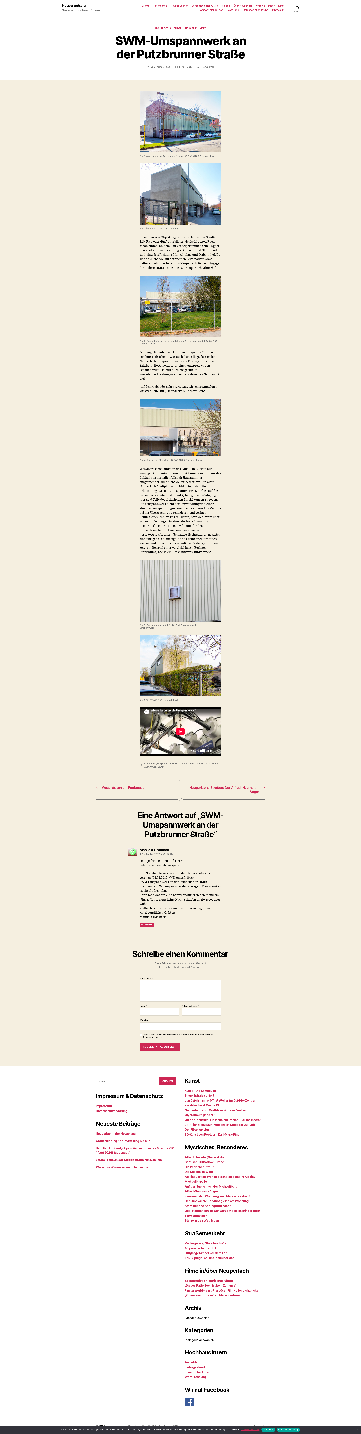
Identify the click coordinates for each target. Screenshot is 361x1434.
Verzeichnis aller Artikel (205, 5)
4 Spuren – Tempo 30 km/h (203, 1248)
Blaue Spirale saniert (199, 1095)
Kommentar (146, 978)
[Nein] (357, 1429)
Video (203, 28)
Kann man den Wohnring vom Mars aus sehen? (217, 1196)
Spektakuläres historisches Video (209, 1281)
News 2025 (233, 9)
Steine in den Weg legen (202, 1220)
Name (143, 1006)
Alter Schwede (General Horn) (206, 1157)
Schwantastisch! (196, 1215)
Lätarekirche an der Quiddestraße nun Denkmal (129, 1160)
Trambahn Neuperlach (210, 9)
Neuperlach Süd (165, 763)
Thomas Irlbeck (163, 66)
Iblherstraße (150, 763)
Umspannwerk (157, 766)
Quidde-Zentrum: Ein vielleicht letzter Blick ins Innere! (223, 1120)
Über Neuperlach (243, 5)
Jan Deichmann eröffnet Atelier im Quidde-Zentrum (221, 1100)
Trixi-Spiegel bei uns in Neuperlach (209, 1258)
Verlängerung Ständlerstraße (205, 1243)
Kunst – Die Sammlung (200, 1090)
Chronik (260, 5)
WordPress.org (195, 1377)
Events (145, 5)
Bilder (271, 5)
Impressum (278, 9)
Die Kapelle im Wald (199, 1172)
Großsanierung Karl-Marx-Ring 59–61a (123, 1141)
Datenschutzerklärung (255, 9)
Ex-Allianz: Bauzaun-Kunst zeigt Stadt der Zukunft (220, 1124)
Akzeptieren (268, 1429)
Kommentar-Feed (197, 1372)
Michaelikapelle (196, 1181)
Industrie (191, 28)
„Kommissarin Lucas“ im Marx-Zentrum (212, 1295)
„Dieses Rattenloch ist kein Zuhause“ (210, 1285)
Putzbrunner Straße (185, 763)
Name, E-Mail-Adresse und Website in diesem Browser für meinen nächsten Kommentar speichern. (177, 1036)
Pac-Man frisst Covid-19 (202, 1105)
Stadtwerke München (207, 763)
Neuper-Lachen (179, 5)
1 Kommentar (207, 66)
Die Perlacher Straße (199, 1167)
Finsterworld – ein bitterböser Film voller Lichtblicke (221, 1290)
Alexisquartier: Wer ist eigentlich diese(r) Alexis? (220, 1177)
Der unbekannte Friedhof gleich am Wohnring (217, 1201)
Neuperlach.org (74, 5)
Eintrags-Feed (195, 1367)
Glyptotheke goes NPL (200, 1115)
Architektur (162, 28)
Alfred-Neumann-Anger (201, 1191)
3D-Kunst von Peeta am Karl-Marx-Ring (212, 1134)
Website (144, 1020)
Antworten (147, 925)
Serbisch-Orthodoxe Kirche (204, 1162)
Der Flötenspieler (197, 1129)
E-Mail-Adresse (190, 1006)
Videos (226, 5)
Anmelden (192, 1362)
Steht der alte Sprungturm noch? (208, 1206)
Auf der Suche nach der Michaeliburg (211, 1186)
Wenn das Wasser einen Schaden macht (124, 1167)
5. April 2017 (185, 66)
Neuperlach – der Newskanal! (116, 1133)
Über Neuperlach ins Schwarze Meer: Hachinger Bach (222, 1211)
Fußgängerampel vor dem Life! (206, 1253)
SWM (146, 766)
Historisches (160, 5)
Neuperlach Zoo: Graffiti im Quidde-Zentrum (216, 1110)
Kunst (281, 5)
